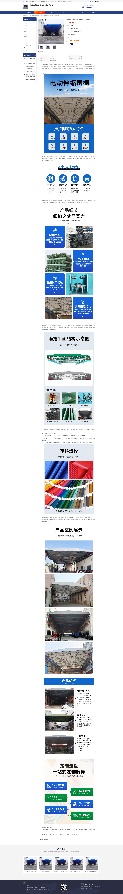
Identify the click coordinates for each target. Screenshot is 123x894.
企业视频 (50, 12)
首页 (28, 15)
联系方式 (94, 12)
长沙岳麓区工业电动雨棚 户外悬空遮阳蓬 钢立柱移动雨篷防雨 (30, 76)
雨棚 (25, 48)
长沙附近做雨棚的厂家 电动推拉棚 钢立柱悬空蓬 (30, 74)
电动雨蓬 (26, 34)
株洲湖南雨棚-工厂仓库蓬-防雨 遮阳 (30, 82)
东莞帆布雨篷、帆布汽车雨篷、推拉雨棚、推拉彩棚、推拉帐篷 (88, 871)
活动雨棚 (26, 42)
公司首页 (29, 12)
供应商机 (40, 12)
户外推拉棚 (27, 28)
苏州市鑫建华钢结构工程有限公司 (33, 887)
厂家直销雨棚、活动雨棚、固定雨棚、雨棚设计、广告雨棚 (41, 871)
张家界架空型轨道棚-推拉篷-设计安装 (30, 79)
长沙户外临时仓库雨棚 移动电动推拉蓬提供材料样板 (30, 61)
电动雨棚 (37, 15)
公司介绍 (61, 12)
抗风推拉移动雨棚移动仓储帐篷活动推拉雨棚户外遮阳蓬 (71, 871)
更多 (35, 55)
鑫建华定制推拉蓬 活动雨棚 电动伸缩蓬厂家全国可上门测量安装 (30, 58)
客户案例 (83, 12)
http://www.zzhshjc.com (44, 839)
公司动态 (72, 12)
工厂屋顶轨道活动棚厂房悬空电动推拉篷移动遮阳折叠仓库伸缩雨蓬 (30, 71)
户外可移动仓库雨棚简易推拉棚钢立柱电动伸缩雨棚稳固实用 (30, 66)
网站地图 (47, 889)
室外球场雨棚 (27, 45)
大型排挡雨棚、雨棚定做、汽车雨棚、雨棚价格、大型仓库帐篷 (57, 871)
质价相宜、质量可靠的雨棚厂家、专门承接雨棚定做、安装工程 (26, 871)
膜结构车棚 (27, 31)
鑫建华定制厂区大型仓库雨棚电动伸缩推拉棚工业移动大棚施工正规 (30, 68)
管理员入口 (42, 889)
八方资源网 (34, 889)
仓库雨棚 (26, 25)
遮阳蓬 (25, 36)
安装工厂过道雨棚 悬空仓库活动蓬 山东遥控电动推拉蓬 (30, 63)
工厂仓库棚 (27, 39)
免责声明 (38, 889)
